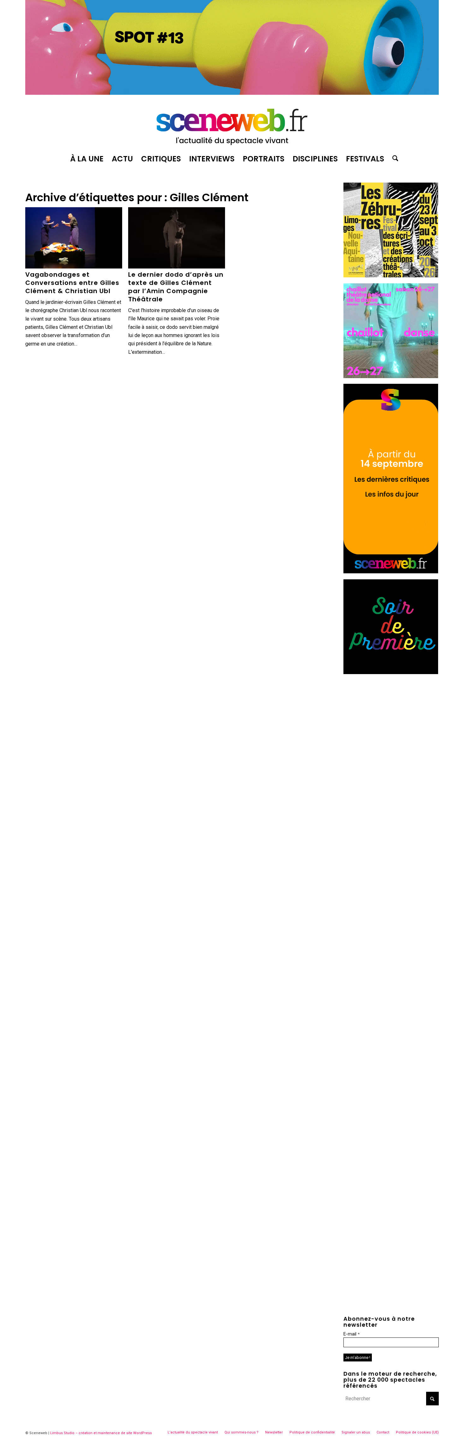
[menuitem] (87, 159)
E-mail (351, 1334)
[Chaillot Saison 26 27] (390, 376)
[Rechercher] (393, 159)
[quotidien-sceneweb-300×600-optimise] (390, 572)
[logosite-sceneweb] (232, 124)
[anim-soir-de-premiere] (390, 672)
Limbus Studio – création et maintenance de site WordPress (101, 1433)
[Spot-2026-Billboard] (232, 93)
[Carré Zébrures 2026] (390, 276)
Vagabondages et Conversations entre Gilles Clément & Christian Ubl (72, 282)
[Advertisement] (391, 719)
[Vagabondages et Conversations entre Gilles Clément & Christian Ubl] (73, 237)
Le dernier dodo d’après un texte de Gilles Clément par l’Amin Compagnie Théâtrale (175, 287)
